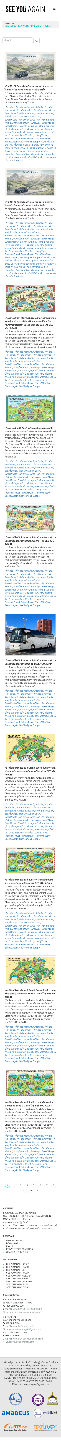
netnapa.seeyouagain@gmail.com (23, 1311)
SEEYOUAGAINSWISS (17, 1287)
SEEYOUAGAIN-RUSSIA (17, 1272)
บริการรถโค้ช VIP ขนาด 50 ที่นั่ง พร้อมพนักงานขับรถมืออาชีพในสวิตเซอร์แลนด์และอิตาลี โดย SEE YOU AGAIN (30, 541)
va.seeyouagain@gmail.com (20, 1341)
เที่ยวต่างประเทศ (35, 129)
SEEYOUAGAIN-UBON (17, 1284)
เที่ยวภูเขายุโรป (18, 129)
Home (7, 23)
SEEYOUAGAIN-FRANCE (18, 1266)
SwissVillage (48, 122)
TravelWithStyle (43, 138)
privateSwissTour (31, 119)
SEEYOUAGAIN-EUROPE (18, 1263)
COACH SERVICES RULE (18, 1251)
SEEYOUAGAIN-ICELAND (18, 1275)
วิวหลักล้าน (23, 125)
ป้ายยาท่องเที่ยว (16, 135)
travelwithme (41, 132)
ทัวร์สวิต (39, 107)
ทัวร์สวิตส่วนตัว (24, 110)
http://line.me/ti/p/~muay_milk (19, 1326)
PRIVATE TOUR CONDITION (19, 1249)
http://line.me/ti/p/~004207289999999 (23, 1308)
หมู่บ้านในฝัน (36, 125)
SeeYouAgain (11, 141)
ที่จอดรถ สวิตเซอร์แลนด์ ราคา (30, 154)
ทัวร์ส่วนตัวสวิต (26, 113)
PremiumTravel (12, 138)
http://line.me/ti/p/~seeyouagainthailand (24, 1338)
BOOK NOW (12, 1243)
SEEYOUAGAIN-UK (15, 1269)
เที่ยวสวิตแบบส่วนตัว (43, 110)
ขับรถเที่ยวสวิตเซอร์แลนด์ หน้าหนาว (28, 147)
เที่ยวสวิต (9, 107)
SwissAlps (36, 122)
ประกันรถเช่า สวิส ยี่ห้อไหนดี (28, 157)
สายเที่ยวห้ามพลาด (24, 132)
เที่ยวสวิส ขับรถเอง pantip (26, 144)
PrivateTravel (27, 138)
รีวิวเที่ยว (29, 135)
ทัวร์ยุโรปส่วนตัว (21, 122)
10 (30, 1190)
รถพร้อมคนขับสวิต (44, 113)
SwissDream (11, 125)
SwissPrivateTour (13, 119)
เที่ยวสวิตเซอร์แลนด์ (24, 107)
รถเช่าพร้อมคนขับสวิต (29, 116)
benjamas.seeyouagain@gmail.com (23, 1329)
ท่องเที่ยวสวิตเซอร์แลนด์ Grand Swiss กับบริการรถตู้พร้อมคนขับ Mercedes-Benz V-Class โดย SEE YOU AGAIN (30, 771)
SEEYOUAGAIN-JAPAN (17, 1278)
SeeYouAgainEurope (29, 141)
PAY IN (9, 1246)
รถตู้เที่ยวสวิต (11, 116)
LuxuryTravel (41, 135)
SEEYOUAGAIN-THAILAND (19, 1281)
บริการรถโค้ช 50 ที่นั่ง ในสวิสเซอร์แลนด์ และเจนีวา (29, 428)
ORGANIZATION (14, 1240)
